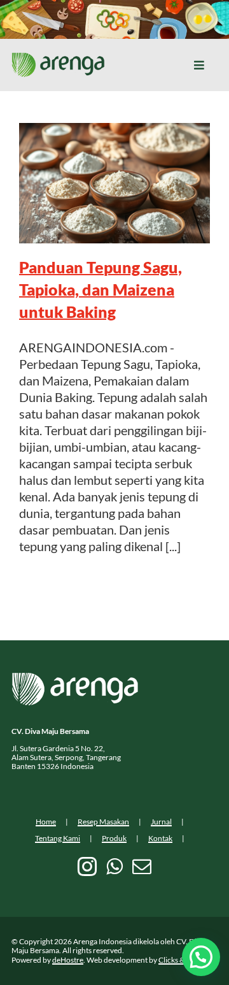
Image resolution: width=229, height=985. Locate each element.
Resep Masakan (103, 821)
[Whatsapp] (114, 866)
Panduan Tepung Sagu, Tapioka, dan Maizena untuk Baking (100, 289)
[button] (201, 957)
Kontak (160, 838)
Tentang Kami (57, 838)
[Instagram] (87, 866)
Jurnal (161, 821)
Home (46, 821)
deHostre (67, 960)
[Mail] (141, 866)
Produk (114, 838)
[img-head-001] (58, 58)
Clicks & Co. (177, 960)
